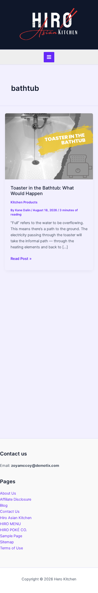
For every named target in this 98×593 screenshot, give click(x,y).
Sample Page (11, 536)
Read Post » (21, 259)
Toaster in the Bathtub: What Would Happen (42, 190)
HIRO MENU (10, 524)
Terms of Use (11, 548)
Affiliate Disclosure (15, 499)
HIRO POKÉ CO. (13, 530)
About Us (8, 493)
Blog (4, 505)
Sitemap (7, 542)
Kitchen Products (24, 202)
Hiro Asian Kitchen (16, 518)
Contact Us (10, 511)
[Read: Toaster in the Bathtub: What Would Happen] (49, 146)
